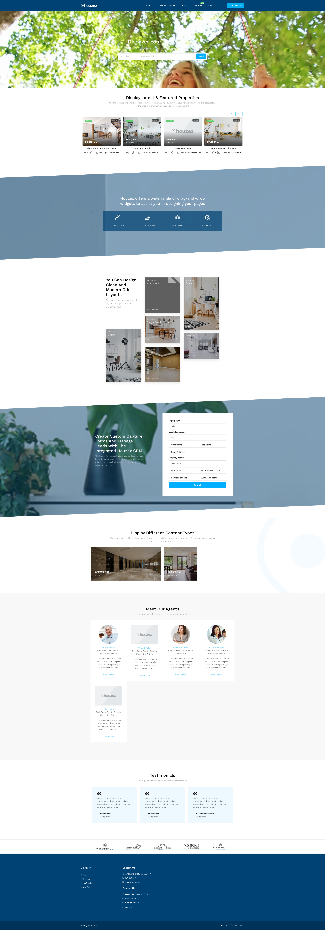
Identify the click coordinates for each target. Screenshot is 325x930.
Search (201, 56)
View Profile (108, 675)
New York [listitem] (87, 887)
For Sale (155, 120)
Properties (158, 6)
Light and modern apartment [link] (101, 148)
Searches (212, 6)
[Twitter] (227, 925)
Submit (197, 485)
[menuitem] (223, 5)
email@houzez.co (132, 882)
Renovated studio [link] (142, 148)
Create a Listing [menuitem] (235, 6)
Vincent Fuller (144, 648)
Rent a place (177, 225)
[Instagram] (232, 925)
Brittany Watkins (180, 647)
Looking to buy (118, 225)
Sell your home (148, 225)
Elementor (197, 6)
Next (239, 114)
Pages (184, 6)
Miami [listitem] (85, 875)
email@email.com (132, 902)
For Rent (115, 120)
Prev (232, 114)
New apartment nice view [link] (223, 148)
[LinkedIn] (236, 925)
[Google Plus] (241, 925)
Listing (172, 6)
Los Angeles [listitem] (88, 883)
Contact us (127, 907)
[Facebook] (222, 925)
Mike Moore (108, 709)
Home (148, 6)
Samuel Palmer (108, 647)
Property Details (176, 458)
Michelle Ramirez (216, 647)
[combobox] (126, 56)
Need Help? (207, 225)
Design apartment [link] (183, 148)
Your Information (176, 432)
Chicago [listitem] (86, 879)
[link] (102, 131)
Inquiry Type (174, 421)
